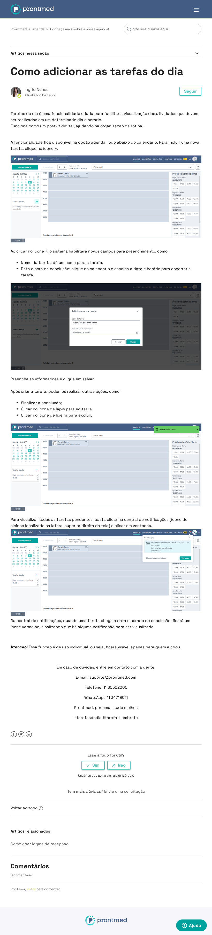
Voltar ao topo (24, 807)
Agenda (38, 29)
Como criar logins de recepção (40, 843)
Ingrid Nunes (36, 89)
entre (31, 889)
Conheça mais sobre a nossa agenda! (79, 29)
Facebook (14, 734)
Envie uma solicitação (124, 791)
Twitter (21, 734)
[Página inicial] (32, 9)
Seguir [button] (190, 91)
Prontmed (19, 29)
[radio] (93, 765)
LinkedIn (29, 734)
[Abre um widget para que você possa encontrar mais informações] (191, 925)
